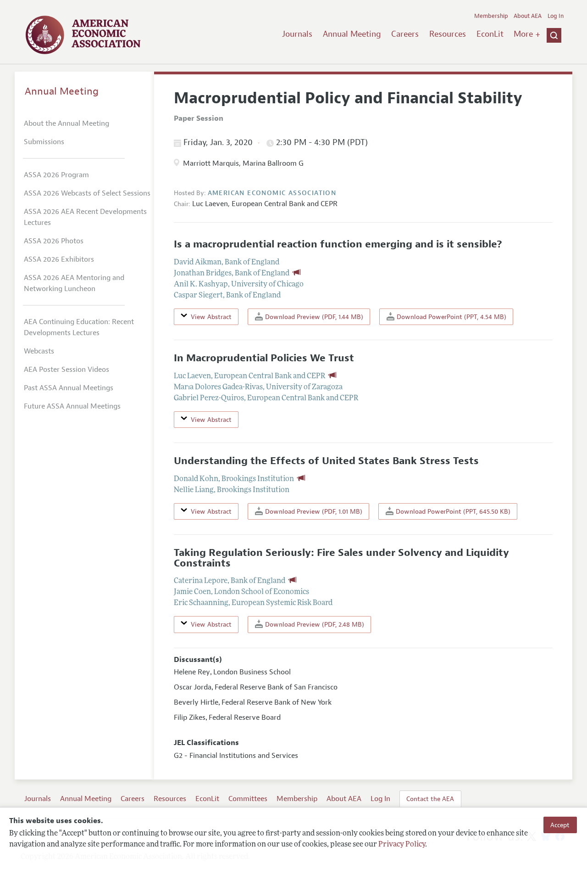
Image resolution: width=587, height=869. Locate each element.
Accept (560, 825)
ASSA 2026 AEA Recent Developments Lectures (85, 217)
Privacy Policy (401, 844)
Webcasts (39, 351)
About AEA (528, 16)
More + (527, 34)
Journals (297, 34)
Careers (405, 34)
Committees (247, 798)
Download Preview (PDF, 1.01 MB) (312, 511)
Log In (556, 16)
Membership (491, 16)
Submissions (44, 141)
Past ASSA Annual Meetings (68, 387)
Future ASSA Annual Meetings (72, 406)
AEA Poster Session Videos (66, 369)
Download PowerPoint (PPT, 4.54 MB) (450, 317)
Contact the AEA (430, 799)
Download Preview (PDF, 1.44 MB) (313, 317)
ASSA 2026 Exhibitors (59, 259)
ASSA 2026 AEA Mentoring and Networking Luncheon (74, 283)
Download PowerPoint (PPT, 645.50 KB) (452, 511)
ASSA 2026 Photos (53, 241)
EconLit (490, 34)
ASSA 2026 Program (56, 174)
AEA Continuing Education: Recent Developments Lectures (79, 327)
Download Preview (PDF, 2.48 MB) (313, 624)
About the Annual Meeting (66, 123)
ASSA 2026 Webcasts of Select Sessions (87, 193)
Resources (447, 34)
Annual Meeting (352, 34)
